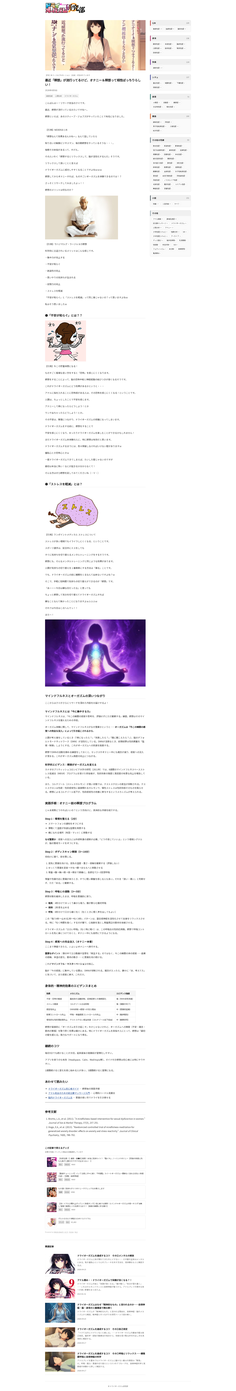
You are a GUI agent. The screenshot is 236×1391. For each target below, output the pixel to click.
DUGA (71, 1232)
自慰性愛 (49, 96)
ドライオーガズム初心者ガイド (63, 1088)
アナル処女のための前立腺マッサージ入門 (69, 1093)
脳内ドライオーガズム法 (60, 1097)
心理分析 (58, 96)
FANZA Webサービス (61, 1232)
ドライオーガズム (71, 96)
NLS (76, 1232)
